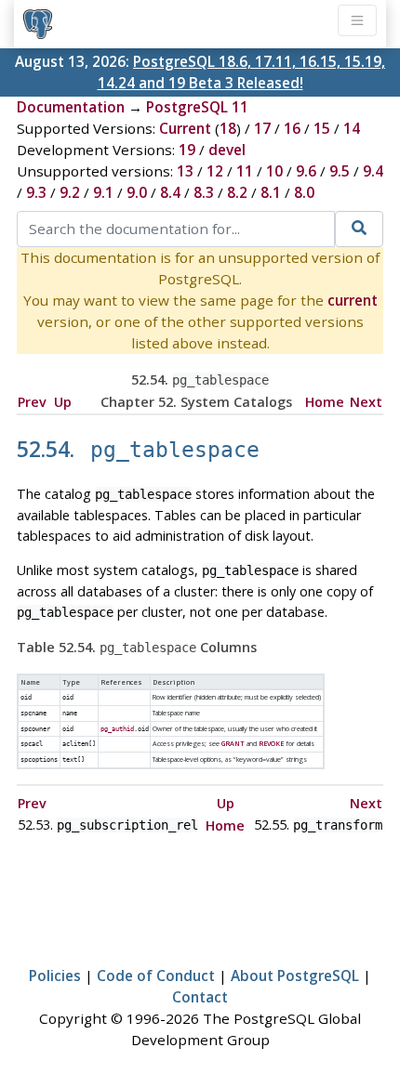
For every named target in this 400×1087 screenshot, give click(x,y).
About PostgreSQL (295, 975)
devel (227, 149)
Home (324, 402)
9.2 (70, 192)
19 (187, 149)
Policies (55, 975)
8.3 (203, 192)
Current (185, 128)
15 (321, 128)
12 (215, 171)
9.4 (373, 171)
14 (351, 128)
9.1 (103, 192)
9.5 (339, 171)
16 (292, 128)
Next (366, 402)
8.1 (270, 192)
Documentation (71, 107)
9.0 (137, 192)
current (352, 300)
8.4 (170, 192)
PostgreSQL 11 (197, 107)
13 (185, 171)
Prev (32, 402)
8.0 (304, 192)
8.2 (237, 192)
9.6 (306, 171)
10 (274, 171)
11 (244, 171)
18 (228, 128)
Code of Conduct (156, 975)
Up (63, 402)
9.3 (36, 192)
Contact (200, 997)
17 (262, 128)
